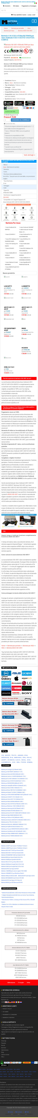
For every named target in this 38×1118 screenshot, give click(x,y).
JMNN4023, (20, 755)
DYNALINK (27, 349)
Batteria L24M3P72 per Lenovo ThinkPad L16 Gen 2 (14, 848)
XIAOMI (26, 330)
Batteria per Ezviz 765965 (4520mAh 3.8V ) (12, 835)
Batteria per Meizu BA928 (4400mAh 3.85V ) (12, 801)
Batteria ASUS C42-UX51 (25, 31)
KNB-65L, (23, 760)
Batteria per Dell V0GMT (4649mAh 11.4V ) (12, 771)
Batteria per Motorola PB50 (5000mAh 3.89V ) (12, 774)
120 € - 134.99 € (3, 1074)
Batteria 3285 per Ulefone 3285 (9, 875)
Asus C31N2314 (10, 257)
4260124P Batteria (20, 977)
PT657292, (23, 762)
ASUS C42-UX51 (13, 494)
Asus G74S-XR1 (10, 248)
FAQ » (2, 1057)
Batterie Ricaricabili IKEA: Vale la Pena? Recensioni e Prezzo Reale (18, 892)
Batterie (3, 1047)
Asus (29, 28)
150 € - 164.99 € (20, 1074)
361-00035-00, (11, 760)
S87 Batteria (20, 940)
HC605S (25, 348)
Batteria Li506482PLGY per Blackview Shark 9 (12, 873)
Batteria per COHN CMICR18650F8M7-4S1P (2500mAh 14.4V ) (16, 794)
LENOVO (8, 288)
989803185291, (18, 757)
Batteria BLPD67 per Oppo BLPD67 (10, 868)
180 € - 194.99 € (3, 1076)
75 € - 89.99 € (17, 1071)
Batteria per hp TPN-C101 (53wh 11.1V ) (11, 822)
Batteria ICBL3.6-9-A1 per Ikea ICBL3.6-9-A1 (12, 862)
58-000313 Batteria (20, 955)
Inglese (15, 1114)
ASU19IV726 (17, 60)
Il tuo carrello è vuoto (19, 15)
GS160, (28, 760)
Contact (19, 1112)
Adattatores (4, 1050)
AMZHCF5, (7, 755)
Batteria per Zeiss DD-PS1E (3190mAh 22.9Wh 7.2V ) (14, 803)
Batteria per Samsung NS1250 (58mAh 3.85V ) (12, 808)
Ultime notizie (5, 1054)
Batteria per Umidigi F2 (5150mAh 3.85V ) (11, 769)
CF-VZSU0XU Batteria (21, 920)
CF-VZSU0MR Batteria (21, 918)
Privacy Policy (7, 1008)
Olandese (30, 1114)
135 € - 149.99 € (11, 1074)
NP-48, (26, 755)
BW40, (24, 757)
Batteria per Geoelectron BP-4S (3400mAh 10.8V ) (13, 831)
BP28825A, (30, 762)
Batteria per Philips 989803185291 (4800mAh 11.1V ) (14, 833)
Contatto (7, 6)
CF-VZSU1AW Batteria (21, 925)
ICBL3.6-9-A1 (9, 367)
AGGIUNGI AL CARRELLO (21, 120)
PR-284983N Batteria (21, 970)
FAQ (27, 1112)
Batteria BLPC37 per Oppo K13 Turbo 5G (11, 880)
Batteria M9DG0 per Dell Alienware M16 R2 (12, 882)
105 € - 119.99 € (32, 1071)
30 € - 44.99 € (17, 1069)
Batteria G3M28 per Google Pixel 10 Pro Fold (12, 864)
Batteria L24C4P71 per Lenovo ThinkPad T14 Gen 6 (14, 846)
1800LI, (18, 762)
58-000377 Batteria (20, 953)
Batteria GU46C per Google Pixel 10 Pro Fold (12, 866)
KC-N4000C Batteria (21, 935)
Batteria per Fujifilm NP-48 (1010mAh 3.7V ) (12, 826)
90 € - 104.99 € (24, 1071)
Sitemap (3, 1041)
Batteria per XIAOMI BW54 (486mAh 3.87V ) (12, 783)
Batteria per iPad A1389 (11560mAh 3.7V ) (11, 787)
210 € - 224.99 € (20, 1076)
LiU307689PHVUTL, (6, 762)
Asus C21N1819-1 (10, 234)
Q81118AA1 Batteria (21, 973)
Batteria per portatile (17, 28)
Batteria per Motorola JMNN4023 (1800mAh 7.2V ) (14, 824)
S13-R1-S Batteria (21, 951)
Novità (3, 1045)
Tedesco (22, 1114)
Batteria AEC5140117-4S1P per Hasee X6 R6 (12, 850)
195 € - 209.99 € (11, 1076)
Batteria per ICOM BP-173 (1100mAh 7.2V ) (12, 797)
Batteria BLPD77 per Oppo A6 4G (26, 875)
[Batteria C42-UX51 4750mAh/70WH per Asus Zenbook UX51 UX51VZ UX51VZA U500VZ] (19, 46)
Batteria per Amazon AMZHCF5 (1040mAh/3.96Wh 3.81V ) (15, 819)
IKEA (7, 369)
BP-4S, (11, 757)
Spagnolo (8, 1114)
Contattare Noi (10, 123)
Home (6, 28)
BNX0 (24, 328)
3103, (2, 755)
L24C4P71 (8, 286)
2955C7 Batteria (20, 957)
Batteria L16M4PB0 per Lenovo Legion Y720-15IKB (14, 871)
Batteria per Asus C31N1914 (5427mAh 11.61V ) (13, 781)
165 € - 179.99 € (28, 1074)
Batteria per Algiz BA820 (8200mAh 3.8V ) (11, 815)
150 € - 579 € (27, 1076)
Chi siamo (16, 6)
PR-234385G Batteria (21, 968)
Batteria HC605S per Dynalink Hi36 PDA (11, 859)
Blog (2, 1052)
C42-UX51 (22, 92)
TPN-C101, (14, 755)
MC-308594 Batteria (21, 960)
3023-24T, (29, 757)
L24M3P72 (26, 286)
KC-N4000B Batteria (21, 942)
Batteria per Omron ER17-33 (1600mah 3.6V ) (12, 799)
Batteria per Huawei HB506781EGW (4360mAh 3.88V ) (14, 829)
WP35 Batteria (21, 933)
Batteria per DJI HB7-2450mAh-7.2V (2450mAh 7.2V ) (14, 778)
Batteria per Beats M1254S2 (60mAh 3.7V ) (12, 810)
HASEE (8, 311)
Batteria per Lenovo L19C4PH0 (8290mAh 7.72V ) (13, 776)
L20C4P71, (4, 760)
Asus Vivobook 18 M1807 (26, 227)
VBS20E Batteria (21, 916)
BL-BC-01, (18, 760)
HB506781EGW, (5, 757)
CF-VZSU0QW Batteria (20, 923)
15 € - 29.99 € (10, 1069)
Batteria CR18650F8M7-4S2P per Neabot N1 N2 (13, 855)
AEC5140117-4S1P (9, 308)
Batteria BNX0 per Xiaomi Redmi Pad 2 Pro (12, 857)
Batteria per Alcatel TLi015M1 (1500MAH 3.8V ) (13, 792)
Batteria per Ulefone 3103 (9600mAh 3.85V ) (12, 817)
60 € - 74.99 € (10, 1071)
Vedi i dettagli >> (29, 155)
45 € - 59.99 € (3, 1071)
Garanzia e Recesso (8, 1017)
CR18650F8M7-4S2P (10, 329)
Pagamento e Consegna (29, 6)
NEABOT (8, 332)
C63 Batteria (20, 938)
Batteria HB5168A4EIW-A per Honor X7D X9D (12, 878)
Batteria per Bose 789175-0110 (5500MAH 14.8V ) (13, 790)
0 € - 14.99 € (2, 1069)
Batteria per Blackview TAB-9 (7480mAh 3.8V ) (12, 806)
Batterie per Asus (9, 31)
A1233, (13, 762)
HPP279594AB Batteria (20, 975)
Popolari (3, 1043)
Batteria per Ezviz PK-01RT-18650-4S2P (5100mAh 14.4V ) (15, 813)
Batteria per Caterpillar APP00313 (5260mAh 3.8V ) (13, 785)
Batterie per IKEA (28, 646)
